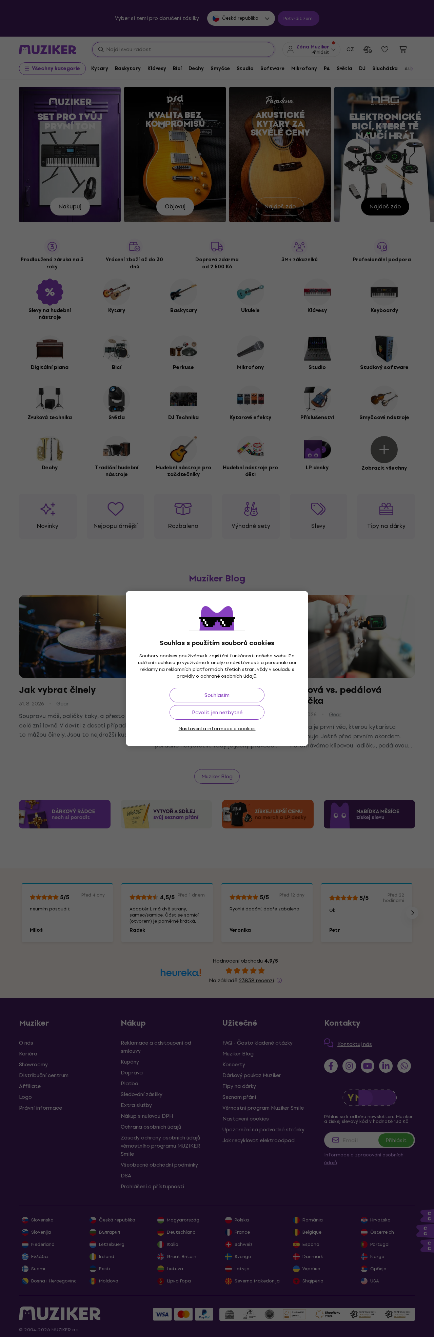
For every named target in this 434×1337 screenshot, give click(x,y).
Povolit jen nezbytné (217, 712)
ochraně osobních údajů (228, 676)
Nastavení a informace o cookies (217, 728)
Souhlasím (217, 695)
